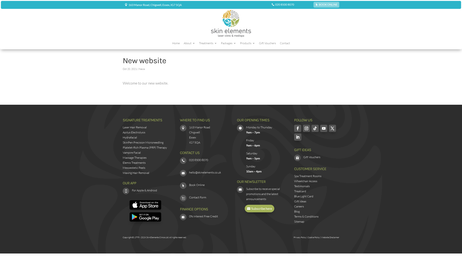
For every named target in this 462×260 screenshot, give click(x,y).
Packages (226, 43)
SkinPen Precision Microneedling (143, 142)
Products (245, 43)
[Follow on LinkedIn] (297, 137)
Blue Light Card (303, 196)
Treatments (206, 43)
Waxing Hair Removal (136, 173)
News (142, 68)
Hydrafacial (130, 137)
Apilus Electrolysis (134, 132)
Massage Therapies (135, 157)
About (187, 43)
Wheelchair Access (305, 181)
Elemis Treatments (134, 162)
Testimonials (302, 186)
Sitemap (299, 221)
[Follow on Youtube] (323, 128)
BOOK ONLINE (328, 4)
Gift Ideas (300, 201)
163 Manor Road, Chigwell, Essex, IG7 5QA (155, 4)
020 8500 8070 (284, 4)
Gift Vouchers (267, 43)
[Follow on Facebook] (297, 128)
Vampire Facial (132, 152)
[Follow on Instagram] (306, 128)
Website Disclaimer (330, 237)
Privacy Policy (300, 237)
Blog (297, 211)
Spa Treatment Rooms (307, 176)
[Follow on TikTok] (315, 128)
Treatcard (300, 191)
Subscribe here (261, 209)
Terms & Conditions (306, 216)
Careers (299, 206)
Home (176, 43)
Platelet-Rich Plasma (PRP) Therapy (145, 147)
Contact (285, 43)
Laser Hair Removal (135, 127)
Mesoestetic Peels (134, 168)
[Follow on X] (332, 128)
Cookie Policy (314, 237)
